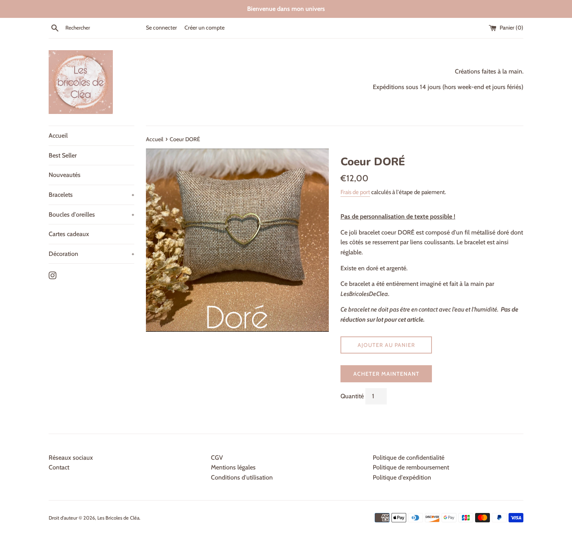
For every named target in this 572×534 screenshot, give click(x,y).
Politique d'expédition (402, 477)
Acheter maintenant (386, 373)
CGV (217, 457)
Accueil (58, 135)
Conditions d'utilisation (242, 477)
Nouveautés (65, 175)
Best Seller (63, 155)
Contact (59, 467)
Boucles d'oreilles (91, 214)
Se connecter (161, 27)
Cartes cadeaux (69, 234)
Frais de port (355, 192)
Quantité (352, 396)
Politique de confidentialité (408, 457)
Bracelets (91, 194)
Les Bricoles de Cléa (118, 518)
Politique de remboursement (411, 467)
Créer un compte (204, 27)
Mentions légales (233, 467)
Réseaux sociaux (71, 457)
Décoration (91, 253)
